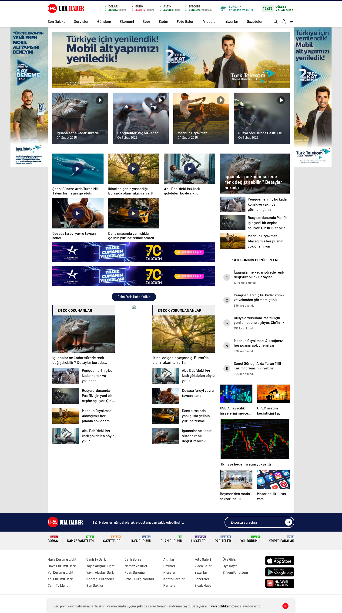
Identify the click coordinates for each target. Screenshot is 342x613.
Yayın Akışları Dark (100, 572)
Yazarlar (231, 21)
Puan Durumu (171, 539)
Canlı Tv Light (58, 585)
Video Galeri (203, 566)
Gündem (104, 21)
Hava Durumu (140, 539)
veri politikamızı (223, 606)
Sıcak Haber (203, 585)
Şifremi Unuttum (235, 572)
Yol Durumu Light (61, 572)
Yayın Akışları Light (100, 566)
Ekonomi (127, 21)
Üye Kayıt (230, 566)
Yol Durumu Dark (60, 579)
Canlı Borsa (132, 559)
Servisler (81, 21)
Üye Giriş (229, 559)
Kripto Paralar (281, 539)
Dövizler (169, 566)
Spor (146, 21)
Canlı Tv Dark (96, 559)
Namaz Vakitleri (80, 539)
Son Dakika (56, 21)
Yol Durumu (250, 539)
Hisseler (198, 539)
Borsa (53, 539)
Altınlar (168, 559)
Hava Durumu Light (62, 559)
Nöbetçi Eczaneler (100, 579)
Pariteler (223, 539)
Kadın (163, 21)
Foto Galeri (185, 21)
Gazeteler (255, 21)
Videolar (210, 21)
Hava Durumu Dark (62, 566)
